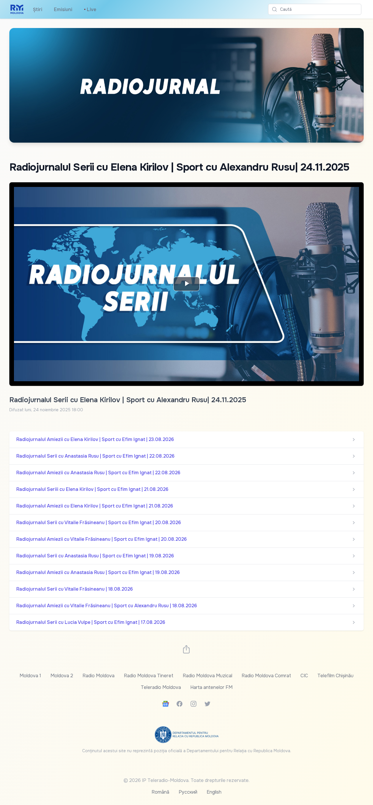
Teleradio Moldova (161, 687)
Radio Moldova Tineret (148, 676)
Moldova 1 (30, 676)
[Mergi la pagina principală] (17, 9)
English (214, 792)
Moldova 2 (61, 676)
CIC (304, 676)
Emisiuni (63, 9)
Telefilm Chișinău (335, 676)
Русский (188, 792)
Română (160, 792)
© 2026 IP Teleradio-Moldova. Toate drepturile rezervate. (186, 780)
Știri (37, 9)
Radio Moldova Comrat (266, 676)
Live (90, 9)
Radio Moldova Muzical (207, 676)
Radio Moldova (98, 676)
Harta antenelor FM (211, 687)
